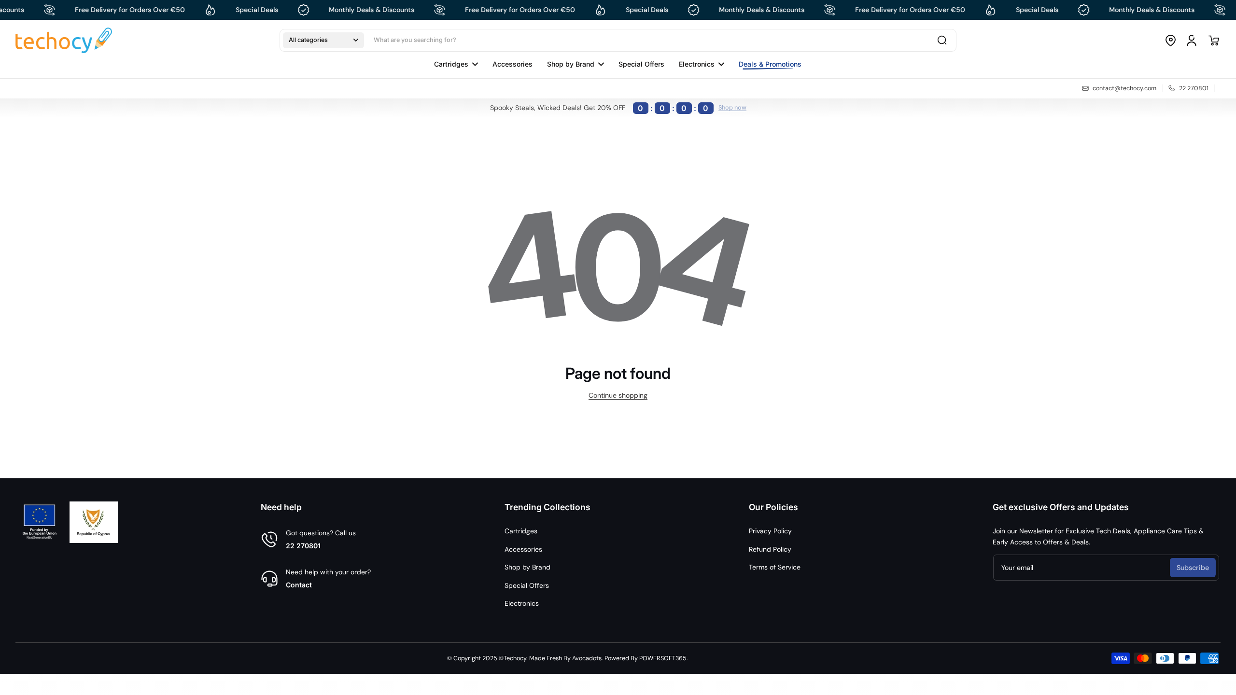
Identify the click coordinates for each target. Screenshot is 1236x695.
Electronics (522, 603)
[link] (766, 64)
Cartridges (521, 531)
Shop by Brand (527, 567)
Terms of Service (775, 567)
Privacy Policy (770, 531)
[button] (323, 40)
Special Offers (527, 585)
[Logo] (63, 40)
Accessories (523, 549)
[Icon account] (1191, 40)
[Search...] (942, 40)
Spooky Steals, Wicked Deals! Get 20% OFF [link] (599, 108)
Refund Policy (770, 549)
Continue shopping (618, 395)
